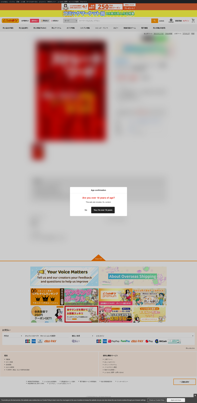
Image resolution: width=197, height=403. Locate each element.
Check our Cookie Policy (156, 400)
